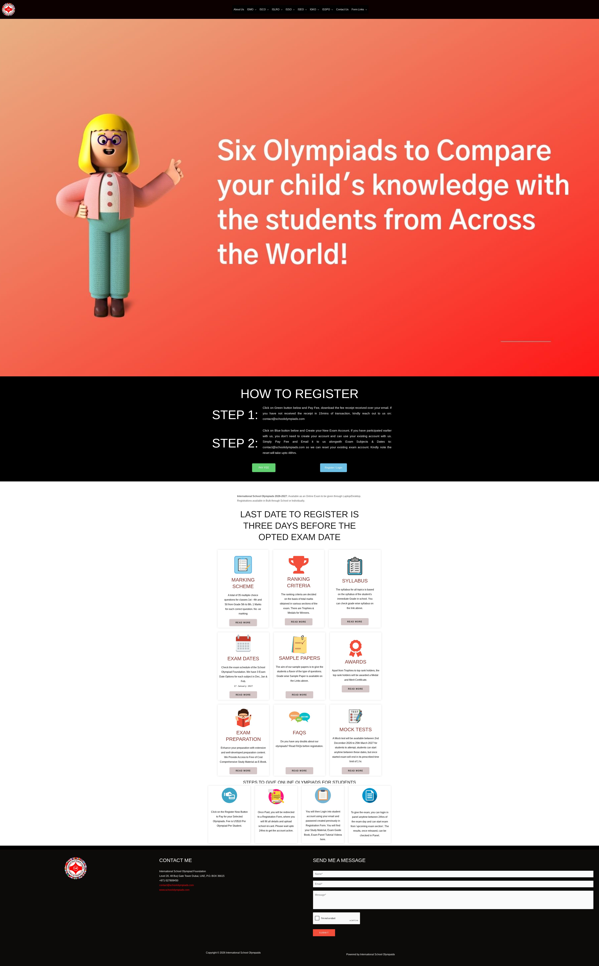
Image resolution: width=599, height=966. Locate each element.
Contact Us (342, 9)
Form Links (358, 9)
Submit (324, 933)
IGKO (313, 9)
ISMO (250, 9)
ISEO (301, 9)
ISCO (263, 9)
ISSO (289, 9)
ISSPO (326, 9)
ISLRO (275, 9)
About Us (239, 9)
